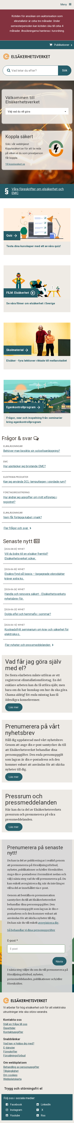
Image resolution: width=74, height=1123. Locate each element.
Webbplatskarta (12, 1079)
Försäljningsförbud (14, 1055)
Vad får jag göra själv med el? (33, 664)
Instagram (16, 1110)
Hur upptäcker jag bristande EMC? (24, 466)
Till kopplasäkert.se (15, 164)
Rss (43, 1115)
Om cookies (10, 1075)
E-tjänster (9, 1047)
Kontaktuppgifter (13, 1032)
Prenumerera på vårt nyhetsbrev (32, 729)
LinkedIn (46, 1104)
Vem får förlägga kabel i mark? (22, 517)
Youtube (15, 1115)
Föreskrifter (10, 1051)
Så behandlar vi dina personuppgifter (31, 930)
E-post (11, 940)
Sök (64, 70)
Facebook (16, 1104)
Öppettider (9, 1028)
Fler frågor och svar (16, 528)
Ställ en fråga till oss (15, 1024)
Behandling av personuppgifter (21, 1067)
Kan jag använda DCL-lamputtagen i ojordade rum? (34, 481)
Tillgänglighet (10, 1071)
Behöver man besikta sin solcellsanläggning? (31, 451)
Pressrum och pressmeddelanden (31, 799)
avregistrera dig (48, 922)
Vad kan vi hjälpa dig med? (18, 1043)
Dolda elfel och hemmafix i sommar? (27, 614)
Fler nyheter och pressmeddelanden (28, 645)
